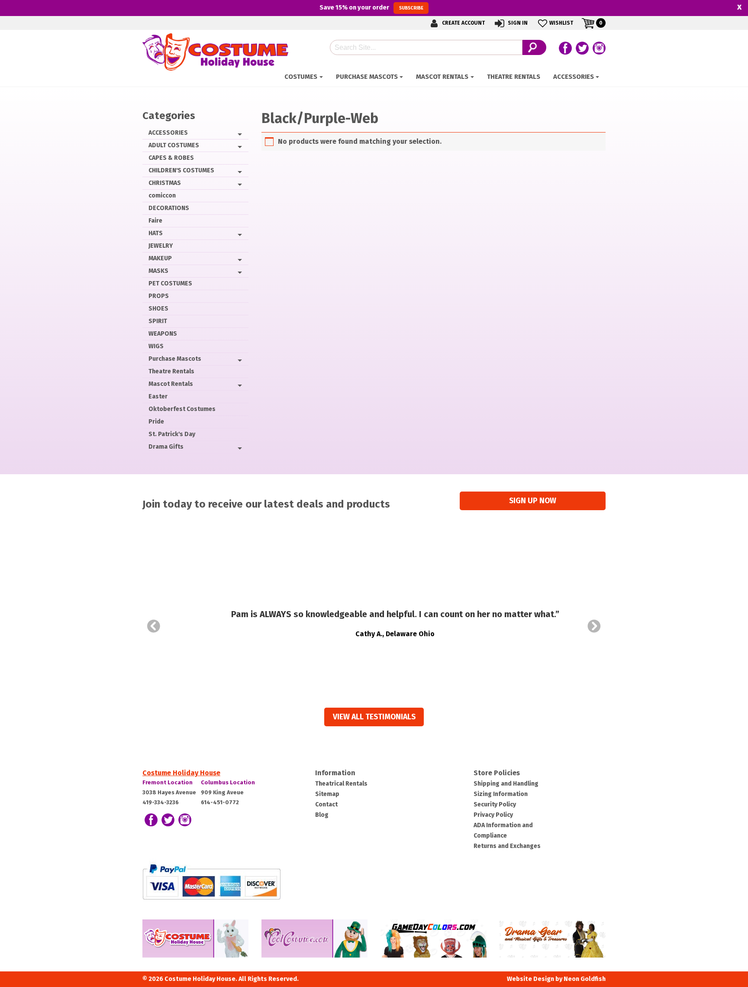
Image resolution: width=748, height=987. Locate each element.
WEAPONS (162, 333)
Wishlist (561, 23)
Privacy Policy (493, 815)
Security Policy (495, 804)
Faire (155, 220)
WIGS (156, 346)
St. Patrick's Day (171, 434)
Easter (158, 396)
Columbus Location (228, 782)
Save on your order (371, 7)
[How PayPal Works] (211, 881)
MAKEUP (160, 258)
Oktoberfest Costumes (182, 409)
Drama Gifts (166, 446)
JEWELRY (160, 245)
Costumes (300, 77)
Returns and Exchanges (507, 846)
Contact (326, 804)
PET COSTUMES (170, 283)
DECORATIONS (168, 208)
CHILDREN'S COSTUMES (181, 170)
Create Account (463, 23)
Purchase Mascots (367, 77)
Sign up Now (532, 500)
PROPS (158, 296)
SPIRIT (157, 321)
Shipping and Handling (506, 783)
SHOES (158, 308)
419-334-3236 (160, 802)
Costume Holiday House (181, 773)
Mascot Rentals (442, 77)
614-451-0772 (220, 802)
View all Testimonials (374, 717)
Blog (322, 815)
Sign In (517, 23)
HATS (155, 233)
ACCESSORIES (573, 77)
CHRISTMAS (164, 183)
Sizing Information (501, 794)
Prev (154, 626)
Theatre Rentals (513, 77)
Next (594, 626)
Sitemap (327, 794)
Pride (156, 421)
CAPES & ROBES (171, 158)
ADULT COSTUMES (173, 145)
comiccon (162, 195)
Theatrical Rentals (341, 783)
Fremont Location (167, 782)
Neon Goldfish (585, 979)
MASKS (158, 271)
